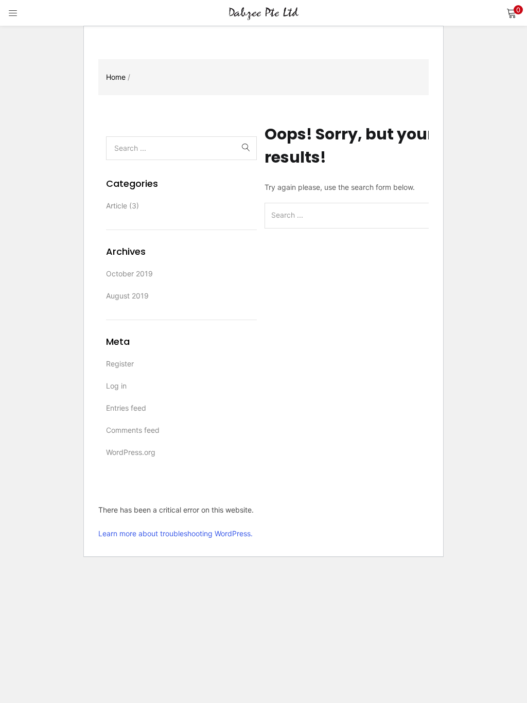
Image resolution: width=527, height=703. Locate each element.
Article (116, 205)
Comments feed (133, 430)
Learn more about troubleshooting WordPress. (175, 533)
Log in (116, 385)
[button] (511, 13)
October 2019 (129, 273)
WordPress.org (130, 452)
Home (116, 77)
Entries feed (126, 407)
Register (120, 363)
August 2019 (127, 295)
